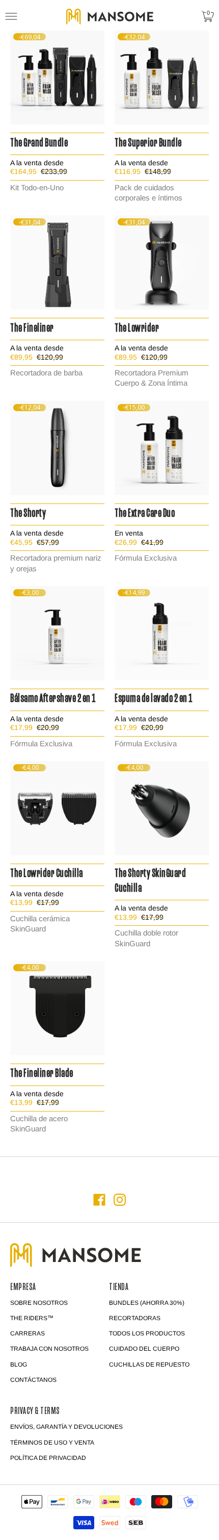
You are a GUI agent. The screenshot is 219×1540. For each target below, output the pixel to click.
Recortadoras (134, 1318)
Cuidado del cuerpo (144, 1348)
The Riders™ (31, 1318)
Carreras (27, 1333)
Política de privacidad (48, 1457)
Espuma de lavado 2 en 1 (154, 699)
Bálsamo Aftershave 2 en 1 (53, 699)
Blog (18, 1364)
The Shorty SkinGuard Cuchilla (150, 881)
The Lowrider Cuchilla (46, 874)
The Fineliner (32, 329)
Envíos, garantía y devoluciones (66, 1426)
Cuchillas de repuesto (149, 1364)
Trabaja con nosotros (49, 1348)
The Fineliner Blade (41, 1074)
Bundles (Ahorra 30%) (146, 1302)
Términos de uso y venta (52, 1442)
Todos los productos (147, 1333)
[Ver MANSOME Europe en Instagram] (120, 1200)
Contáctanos (33, 1379)
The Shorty (28, 514)
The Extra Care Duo (145, 514)
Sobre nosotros (39, 1302)
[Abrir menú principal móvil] (11, 16)
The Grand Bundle (39, 143)
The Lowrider (137, 329)
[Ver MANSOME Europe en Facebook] (99, 1200)
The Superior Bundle (148, 143)
